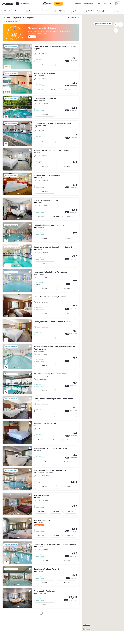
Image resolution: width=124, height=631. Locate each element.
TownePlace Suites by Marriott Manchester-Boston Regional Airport (41, 356)
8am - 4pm (41, 216)
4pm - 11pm (70, 216)
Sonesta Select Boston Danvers (41, 184)
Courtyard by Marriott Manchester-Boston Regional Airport (41, 56)
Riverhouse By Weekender (41, 598)
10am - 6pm (67, 90)
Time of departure (34, 11)
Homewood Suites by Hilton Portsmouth (41, 280)
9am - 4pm (44, 415)
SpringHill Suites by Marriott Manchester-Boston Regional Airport (41, 133)
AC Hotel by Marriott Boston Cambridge (41, 382)
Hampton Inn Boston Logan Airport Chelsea (41, 159)
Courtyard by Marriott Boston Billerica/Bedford (41, 255)
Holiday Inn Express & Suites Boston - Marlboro (41, 330)
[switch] (63, 11)
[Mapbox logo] (86, 629)
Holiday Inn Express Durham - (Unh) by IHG (41, 456)
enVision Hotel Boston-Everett (41, 209)
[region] (103, 323)
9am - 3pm (45, 191)
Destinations (77, 3)
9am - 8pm (54, 90)
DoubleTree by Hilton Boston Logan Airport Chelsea (41, 552)
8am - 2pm (40, 90)
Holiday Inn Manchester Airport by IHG (41, 232)
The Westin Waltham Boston (41, 82)
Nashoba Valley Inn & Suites (41, 432)
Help (99, 3)
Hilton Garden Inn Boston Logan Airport (41, 479)
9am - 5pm (66, 313)
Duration (48, 11)
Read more (32, 37)
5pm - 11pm (70, 440)
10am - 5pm (45, 65)
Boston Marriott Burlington (41, 107)
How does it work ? (89, 3)
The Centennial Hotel (41, 528)
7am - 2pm (44, 288)
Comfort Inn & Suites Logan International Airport (41, 407)
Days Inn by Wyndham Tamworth (41, 576)
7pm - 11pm (70, 511)
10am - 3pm (45, 338)
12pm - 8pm (67, 486)
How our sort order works (11, 21)
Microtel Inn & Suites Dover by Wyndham (41, 305)
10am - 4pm (45, 167)
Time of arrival (19, 11)
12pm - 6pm (67, 167)
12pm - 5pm (67, 560)
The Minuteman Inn (41, 504)
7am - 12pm (41, 511)
